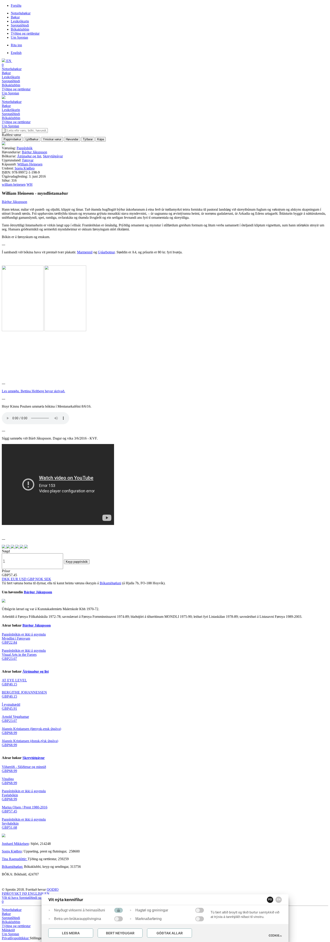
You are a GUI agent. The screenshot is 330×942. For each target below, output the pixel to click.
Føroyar (27, 160)
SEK (47, 579)
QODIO (53, 889)
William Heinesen (29, 164)
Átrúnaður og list (29, 156)
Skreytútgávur (53, 156)
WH (29, 184)
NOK (39, 579)
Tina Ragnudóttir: (15, 859)
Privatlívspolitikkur (16, 938)
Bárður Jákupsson (34, 152)
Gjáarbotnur (106, 252)
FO (270, 899)
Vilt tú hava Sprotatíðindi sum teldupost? (30, 898)
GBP (31, 579)
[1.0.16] (275, 935)
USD (23, 579)
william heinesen (14, 184)
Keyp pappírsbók (77, 561)
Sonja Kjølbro (25, 168)
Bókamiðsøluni (110, 583)
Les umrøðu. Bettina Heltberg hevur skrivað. (33, 391)
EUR (15, 579)
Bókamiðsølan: (12, 866)
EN (279, 899)
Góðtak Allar (169, 933)
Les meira (71, 933)
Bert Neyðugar (120, 933)
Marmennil (84, 252)
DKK (6, 579)
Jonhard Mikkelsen (15, 844)
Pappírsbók (25, 148)
